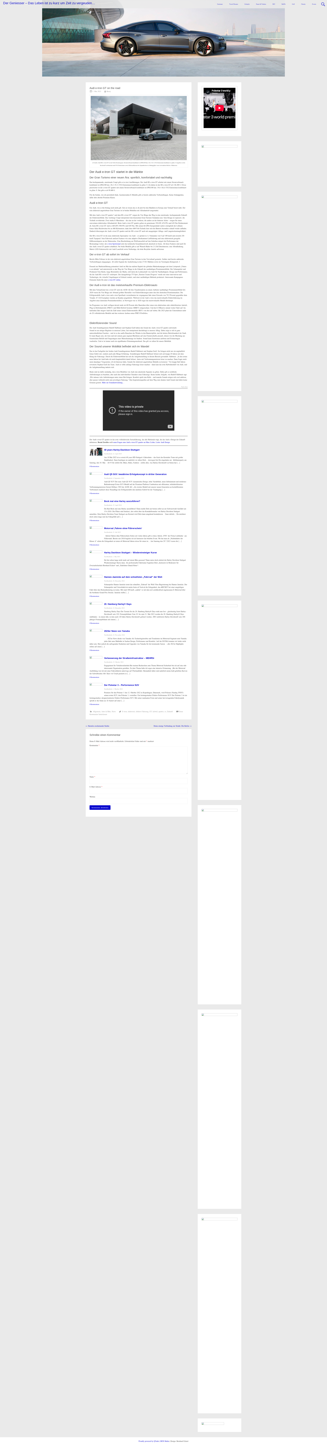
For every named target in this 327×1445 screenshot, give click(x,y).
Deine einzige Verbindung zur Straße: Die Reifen (172, 726)
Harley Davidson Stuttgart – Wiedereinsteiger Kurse (130, 552)
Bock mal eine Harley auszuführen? (122, 501)
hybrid (155, 711)
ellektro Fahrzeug (142, 711)
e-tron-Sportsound (114, 244)
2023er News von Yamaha (117, 631)
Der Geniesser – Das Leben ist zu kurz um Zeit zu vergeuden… (49, 3)
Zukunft (170, 711)
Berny (109, 91)
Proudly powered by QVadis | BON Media (154, 1441)
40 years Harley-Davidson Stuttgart (122, 450)
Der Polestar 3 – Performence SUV (121, 685)
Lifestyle (247, 4)
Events (314, 4)
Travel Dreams (233, 4)
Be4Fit (283, 4)
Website (92, 796)
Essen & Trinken (261, 4)
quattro (161, 711)
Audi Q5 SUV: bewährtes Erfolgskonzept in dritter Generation (135, 474)
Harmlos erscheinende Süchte (97, 726)
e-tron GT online (114, 280)
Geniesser (220, 4)
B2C (274, 4)
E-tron (124, 711)
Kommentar (95, 745)
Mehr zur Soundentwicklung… (113, 382)
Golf (293, 4)
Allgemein (96, 711)
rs (165, 711)
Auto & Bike (106, 711)
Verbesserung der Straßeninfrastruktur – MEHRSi (129, 658)
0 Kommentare (94, 466)
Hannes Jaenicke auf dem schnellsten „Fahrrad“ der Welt (133, 577)
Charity (303, 4)
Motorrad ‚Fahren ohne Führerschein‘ (123, 528)
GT (150, 711)
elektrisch (131, 711)
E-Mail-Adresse (96, 786)
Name (92, 777)
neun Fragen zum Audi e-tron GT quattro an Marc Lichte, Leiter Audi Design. (141, 442)
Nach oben (184, 387)
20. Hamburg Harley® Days (117, 604)
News (114, 711)
